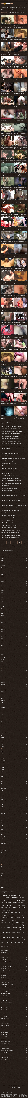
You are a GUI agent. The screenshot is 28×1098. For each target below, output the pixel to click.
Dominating (19, 40)
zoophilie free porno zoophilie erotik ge (10, 428)
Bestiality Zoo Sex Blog (14, 1087)
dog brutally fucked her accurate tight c (10, 436)
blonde (15, 907)
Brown (21, 216)
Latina (15, 54)
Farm (15, 148)
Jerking (14, 721)
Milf (14, 765)
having (23, 900)
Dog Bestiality (14, 975)
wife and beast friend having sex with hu (11, 510)
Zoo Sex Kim (14, 959)
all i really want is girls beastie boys (9, 488)
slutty (2, 942)
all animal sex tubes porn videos (9, 495)
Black (21, 229)
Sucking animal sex (14, 1043)
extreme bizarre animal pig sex (8, 470)
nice (20, 912)
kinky (23, 917)
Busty (14, 601)
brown (6, 934)
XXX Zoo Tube (14, 1034)
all (2, 426)
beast (13, 920)
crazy (7, 917)
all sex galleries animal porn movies (10, 522)
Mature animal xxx (14, 1048)
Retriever (14, 815)
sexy (15, 903)
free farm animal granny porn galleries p (11, 443)
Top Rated (23, 12)
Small (14, 829)
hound (3, 917)
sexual (13, 932)
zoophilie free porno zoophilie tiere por (10, 433)
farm (23, 905)
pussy (9, 905)
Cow (14, 617)
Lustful (2, 283)
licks (2, 939)
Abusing (14, 556)
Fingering (14, 657)
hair (2, 934)
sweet (8, 910)
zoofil (11, 942)
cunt (9, 915)
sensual (23, 939)
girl (24, 910)
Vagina (14, 862)
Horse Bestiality (14, 1036)
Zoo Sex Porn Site (14, 991)
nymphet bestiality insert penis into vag (10, 475)
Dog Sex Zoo (14, 1011)
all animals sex (5, 485)
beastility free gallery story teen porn (10, 463)
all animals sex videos (6, 490)
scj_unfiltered (14, 843)
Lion (14, 739)
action (22, 898)
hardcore (8, 932)
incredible (15, 927)
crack (19, 942)
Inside (14, 714)
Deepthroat (14, 629)
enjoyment (8, 902)
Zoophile (24, 148)
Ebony (14, 650)
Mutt (14, 771)
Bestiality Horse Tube (14, 1041)
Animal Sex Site (14, 995)
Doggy (5, 27)
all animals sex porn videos (8, 465)
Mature (14, 762)
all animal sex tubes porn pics (8, 527)
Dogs (8, 27)
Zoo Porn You (14, 1016)
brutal (23, 937)
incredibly (3, 927)
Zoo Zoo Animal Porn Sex (14, 1020)
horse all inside (5, 456)
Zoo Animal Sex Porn (14, 993)
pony (2, 932)
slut (8, 900)
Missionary (14, 767)
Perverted (14, 792)
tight (24, 907)
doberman (9, 927)
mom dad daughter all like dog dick (9, 468)
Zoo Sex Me (14, 977)
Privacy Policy (17, 1085)
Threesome (14, 850)
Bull (14, 599)
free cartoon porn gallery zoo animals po (11, 453)
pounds (18, 937)
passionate (17, 917)
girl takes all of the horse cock (8, 503)
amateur (7, 912)
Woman (14, 875)
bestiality (12, 895)
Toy (14, 854)
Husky (14, 702)
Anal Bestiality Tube (14, 1018)
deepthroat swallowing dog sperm (9, 525)
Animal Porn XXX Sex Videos (14, 984)
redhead (21, 929)
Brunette (14, 594)
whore (18, 910)
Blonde (14, 588)
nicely (23, 934)
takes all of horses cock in (7, 505)
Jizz (14, 723)
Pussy (14, 806)
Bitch (14, 583)
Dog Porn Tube (14, 1009)
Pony (14, 799)
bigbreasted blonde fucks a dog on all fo (11, 458)
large (12, 917)
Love (21, 418)
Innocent (14, 709)
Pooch (14, 801)
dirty (22, 915)
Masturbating (14, 760)
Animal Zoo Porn (14, 957)
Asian (14, 567)
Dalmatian (14, 627)
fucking (21, 895)
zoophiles (12, 934)
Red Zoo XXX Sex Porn (14, 961)
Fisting (14, 661)
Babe (15, 256)
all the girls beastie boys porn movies (10, 537)
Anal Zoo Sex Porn (14, 1057)
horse (8, 898)
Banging (16, 27)
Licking (10, 54)
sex (2, 898)
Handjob (14, 680)
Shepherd (14, 825)
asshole (24, 920)
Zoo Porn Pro (14, 973)
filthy (2, 912)
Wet (14, 866)
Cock (24, 216)
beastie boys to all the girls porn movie (10, 460)
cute (24, 912)
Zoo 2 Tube (14, 1027)
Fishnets (14, 659)
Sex (10, 27)
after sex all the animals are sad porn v (10, 508)
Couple (14, 615)
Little (14, 742)
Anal (2, 310)
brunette (4, 915)
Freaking (14, 663)
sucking (22, 925)
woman (13, 910)
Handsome (14, 682)
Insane (14, 712)
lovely (19, 907)
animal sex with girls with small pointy (13, 426)
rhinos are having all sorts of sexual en (10, 493)
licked (2, 925)
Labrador (14, 730)
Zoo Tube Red (14, 1014)
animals (23, 922)
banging (3, 905)
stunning (9, 929)
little (20, 927)
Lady (14, 732)
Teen (21, 175)
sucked (18, 920)
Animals (2, 135)
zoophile (15, 898)
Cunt (14, 622)
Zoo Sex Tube (14, 1059)
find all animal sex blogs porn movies (10, 532)
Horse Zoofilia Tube (14, 1025)
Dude (6, 135)
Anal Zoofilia (14, 998)
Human (14, 698)
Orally (14, 781)
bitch (23, 932)
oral (9, 922)
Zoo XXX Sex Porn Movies (14, 966)
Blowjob (18, 202)
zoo (2, 920)
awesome (8, 920)
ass (5, 922)
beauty (13, 937)
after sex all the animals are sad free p (10, 535)
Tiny (14, 852)
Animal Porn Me (14, 952)
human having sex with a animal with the (11, 451)
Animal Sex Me (14, 954)
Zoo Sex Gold (14, 1000)
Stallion (5, 283)
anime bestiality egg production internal (10, 517)
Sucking (14, 838)
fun (2, 907)
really (10, 907)
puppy (12, 912)
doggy (4, 895)
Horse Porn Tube (14, 950)
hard (6, 907)
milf (23, 942)
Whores (14, 868)
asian (24, 927)
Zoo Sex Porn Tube (14, 1032)
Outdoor (13, 135)
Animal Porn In (14, 989)
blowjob (3, 910)
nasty (13, 915)
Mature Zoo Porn (14, 1052)
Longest (17, 12)
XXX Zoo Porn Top (14, 982)
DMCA (23, 1085)
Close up (8, 310)
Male (20, 270)
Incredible (14, 707)
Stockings (21, 324)
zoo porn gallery (22, 495)
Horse (18, 148)
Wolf (14, 873)
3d (14, 216)
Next (14, 545)
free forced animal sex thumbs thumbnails (11, 483)
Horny (14, 693)
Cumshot (16, 283)
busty (11, 939)
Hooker (14, 691)
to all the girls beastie (20, 505)
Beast (2, 189)
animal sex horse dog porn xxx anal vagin (11, 480)
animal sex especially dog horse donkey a (11, 431)
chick (7, 925)
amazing (20, 902)
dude (7, 940)
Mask (14, 755)
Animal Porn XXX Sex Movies (14, 979)
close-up (18, 934)
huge (13, 922)
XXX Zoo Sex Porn (14, 1023)
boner (15, 942)
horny (3, 900)
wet (16, 912)
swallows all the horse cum (7, 498)
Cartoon (14, 606)
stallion (17, 900)
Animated (14, 565)
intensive (8, 937)
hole (12, 925)
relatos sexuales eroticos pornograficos (10, 446)
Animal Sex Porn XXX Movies (14, 970)
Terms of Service (7, 1085)
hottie (18, 932)
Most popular (4, 12)
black (14, 905)
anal (18, 915)
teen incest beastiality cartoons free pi (10, 530)
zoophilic (18, 922)
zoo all (23, 458)
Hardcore (19, 256)
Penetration (14, 788)
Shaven (14, 822)
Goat (14, 673)
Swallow (14, 841)
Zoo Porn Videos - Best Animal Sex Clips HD (14, 964)
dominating (3, 929)
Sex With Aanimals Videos (14, 1002)
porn (19, 905)
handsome (17, 939)
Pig (22, 270)
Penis (14, 790)
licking (3, 937)
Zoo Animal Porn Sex (14, 1030)
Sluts (7, 67)
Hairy (14, 677)
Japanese (14, 719)
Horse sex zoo (14, 1061)
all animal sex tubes (6, 448)
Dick (14, 631)
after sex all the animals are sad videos (10, 500)
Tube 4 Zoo (14, 1039)
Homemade (14, 689)
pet (2, 922)
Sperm (14, 831)
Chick (2, 27)
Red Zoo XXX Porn (14, 986)
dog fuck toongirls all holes (7, 520)
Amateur (16, 189)
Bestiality (20, 189)
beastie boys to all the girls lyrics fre (10, 478)
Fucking (5, 40)
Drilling (8, 337)
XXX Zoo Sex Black (14, 968)
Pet (14, 795)
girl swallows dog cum (6, 473)
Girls (8, 40)
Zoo (13, 40)
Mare (14, 753)
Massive (14, 758)
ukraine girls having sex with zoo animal (11, 441)
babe (16, 925)
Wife (24, 162)
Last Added (11, 12)
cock (12, 900)
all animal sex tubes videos (8, 515)
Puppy (19, 135)
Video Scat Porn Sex (14, 1045)
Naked (14, 776)
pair (7, 942)
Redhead (14, 813)
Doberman (14, 633)
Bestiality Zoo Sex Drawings (14, 1050)
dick (2, 903)
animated (15, 929)
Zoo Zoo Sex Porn (14, 1004)
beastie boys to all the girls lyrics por (10, 512)
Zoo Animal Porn (14, 1007)
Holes (12, 175)
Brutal (14, 597)
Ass (1, 54)
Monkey (14, 769)
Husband (14, 700)
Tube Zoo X (14, 1055)
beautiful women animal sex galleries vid (11, 438)
